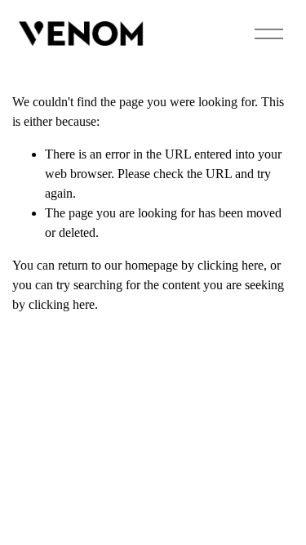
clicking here (230, 265)
